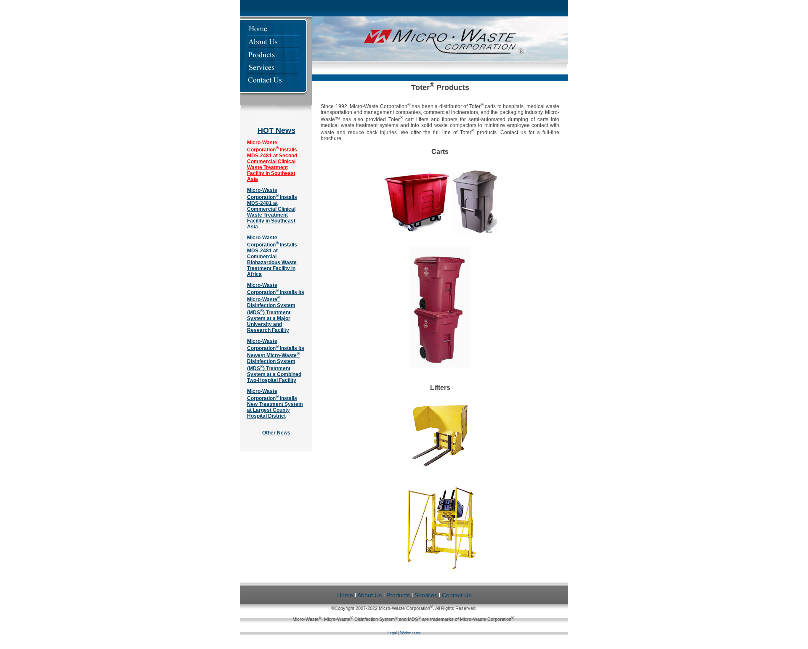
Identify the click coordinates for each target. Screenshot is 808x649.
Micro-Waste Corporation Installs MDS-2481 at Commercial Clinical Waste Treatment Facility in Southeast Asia (272, 161)
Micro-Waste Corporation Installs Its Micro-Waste (275, 292)
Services (426, 595)
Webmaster (410, 633)
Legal (392, 633)
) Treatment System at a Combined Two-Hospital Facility (274, 374)
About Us (369, 595)
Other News (276, 433)
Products (398, 595)
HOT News (276, 130)
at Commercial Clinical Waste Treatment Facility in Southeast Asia (271, 215)
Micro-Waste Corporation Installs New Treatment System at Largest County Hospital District (275, 403)
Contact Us (456, 595)
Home (345, 595)
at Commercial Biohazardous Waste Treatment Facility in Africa (272, 262)
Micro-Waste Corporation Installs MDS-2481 (272, 196)
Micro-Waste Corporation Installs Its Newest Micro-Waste (275, 348)
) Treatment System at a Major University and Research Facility (268, 321)
